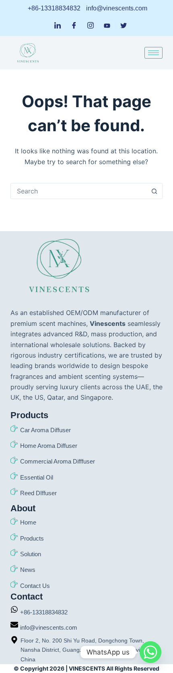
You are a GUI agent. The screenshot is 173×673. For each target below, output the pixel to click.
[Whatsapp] (150, 652)
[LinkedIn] (57, 25)
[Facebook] (74, 25)
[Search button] (154, 191)
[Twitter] (123, 25)
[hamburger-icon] (153, 53)
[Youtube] (107, 25)
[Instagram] (90, 25)
